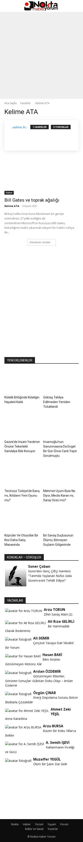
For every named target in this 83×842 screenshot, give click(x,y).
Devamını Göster (40, 242)
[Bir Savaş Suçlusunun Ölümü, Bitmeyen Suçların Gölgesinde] (61, 519)
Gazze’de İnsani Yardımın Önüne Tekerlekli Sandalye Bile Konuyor (22, 446)
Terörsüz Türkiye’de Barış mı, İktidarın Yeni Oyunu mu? (22, 495)
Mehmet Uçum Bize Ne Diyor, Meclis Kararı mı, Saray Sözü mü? (59, 495)
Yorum (39, 824)
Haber (9, 192)
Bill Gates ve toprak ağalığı (31, 200)
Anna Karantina (16, 719)
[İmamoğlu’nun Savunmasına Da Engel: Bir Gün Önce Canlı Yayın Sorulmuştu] (61, 426)
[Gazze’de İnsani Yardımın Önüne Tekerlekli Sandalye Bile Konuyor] (22, 426)
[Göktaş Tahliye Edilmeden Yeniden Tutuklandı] (61, 381)
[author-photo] (19, 135)
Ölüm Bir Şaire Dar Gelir (50, 764)
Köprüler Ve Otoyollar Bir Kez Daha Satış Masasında (21, 540)
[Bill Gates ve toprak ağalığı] (41, 176)
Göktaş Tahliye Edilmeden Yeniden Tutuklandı (56, 402)
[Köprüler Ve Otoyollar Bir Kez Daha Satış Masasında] (22, 519)
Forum (64, 824)
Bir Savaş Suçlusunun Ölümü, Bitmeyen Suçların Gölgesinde (58, 540)
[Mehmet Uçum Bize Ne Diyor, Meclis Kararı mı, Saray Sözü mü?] (61, 475)
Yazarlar (53, 829)
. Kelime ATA (42, 103)
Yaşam (52, 824)
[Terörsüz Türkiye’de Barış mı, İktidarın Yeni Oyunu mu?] (22, 475)
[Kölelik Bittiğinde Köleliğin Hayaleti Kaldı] (22, 381)
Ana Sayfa (10, 103)
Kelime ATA (11, 206)
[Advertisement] (41, 55)
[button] (7, 6)
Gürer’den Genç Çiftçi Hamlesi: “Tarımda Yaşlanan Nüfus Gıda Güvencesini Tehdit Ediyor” (50, 575)
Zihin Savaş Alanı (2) (58, 614)
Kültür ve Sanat (34, 829)
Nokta (15, 824)
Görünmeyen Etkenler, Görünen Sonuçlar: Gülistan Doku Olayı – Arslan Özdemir (39, 680)
